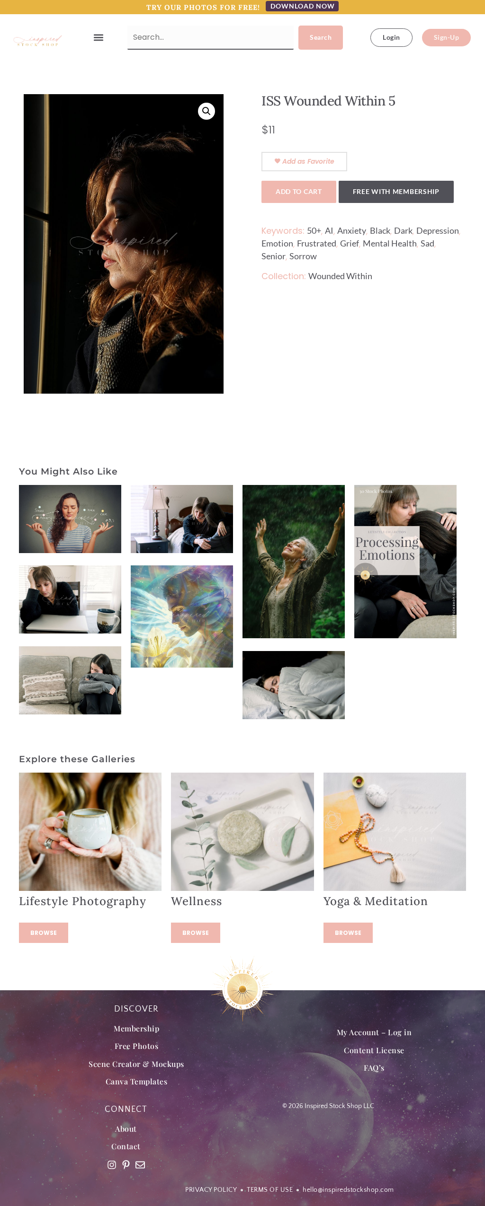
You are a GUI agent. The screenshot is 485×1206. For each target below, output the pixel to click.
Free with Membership (396, 191)
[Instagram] (112, 1165)
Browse (43, 933)
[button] (99, 37)
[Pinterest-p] (126, 1165)
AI (329, 230)
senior (273, 256)
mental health (390, 243)
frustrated (316, 243)
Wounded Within (340, 276)
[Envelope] (140, 1165)
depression (437, 230)
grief (349, 243)
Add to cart (299, 191)
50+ (314, 230)
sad (427, 243)
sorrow (303, 256)
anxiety (351, 230)
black (380, 230)
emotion (277, 243)
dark (403, 230)
